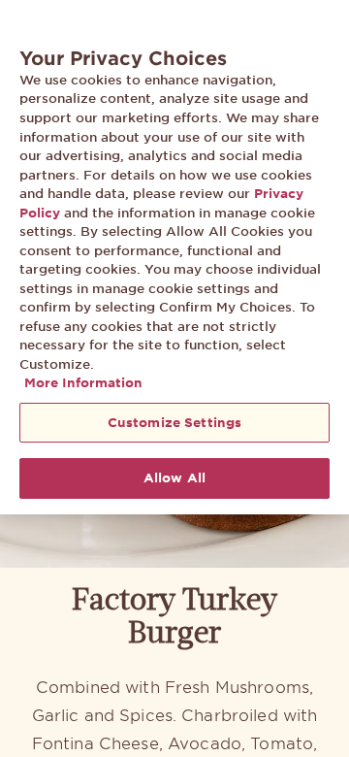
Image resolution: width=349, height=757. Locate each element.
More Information (83, 382)
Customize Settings (174, 422)
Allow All (174, 477)
